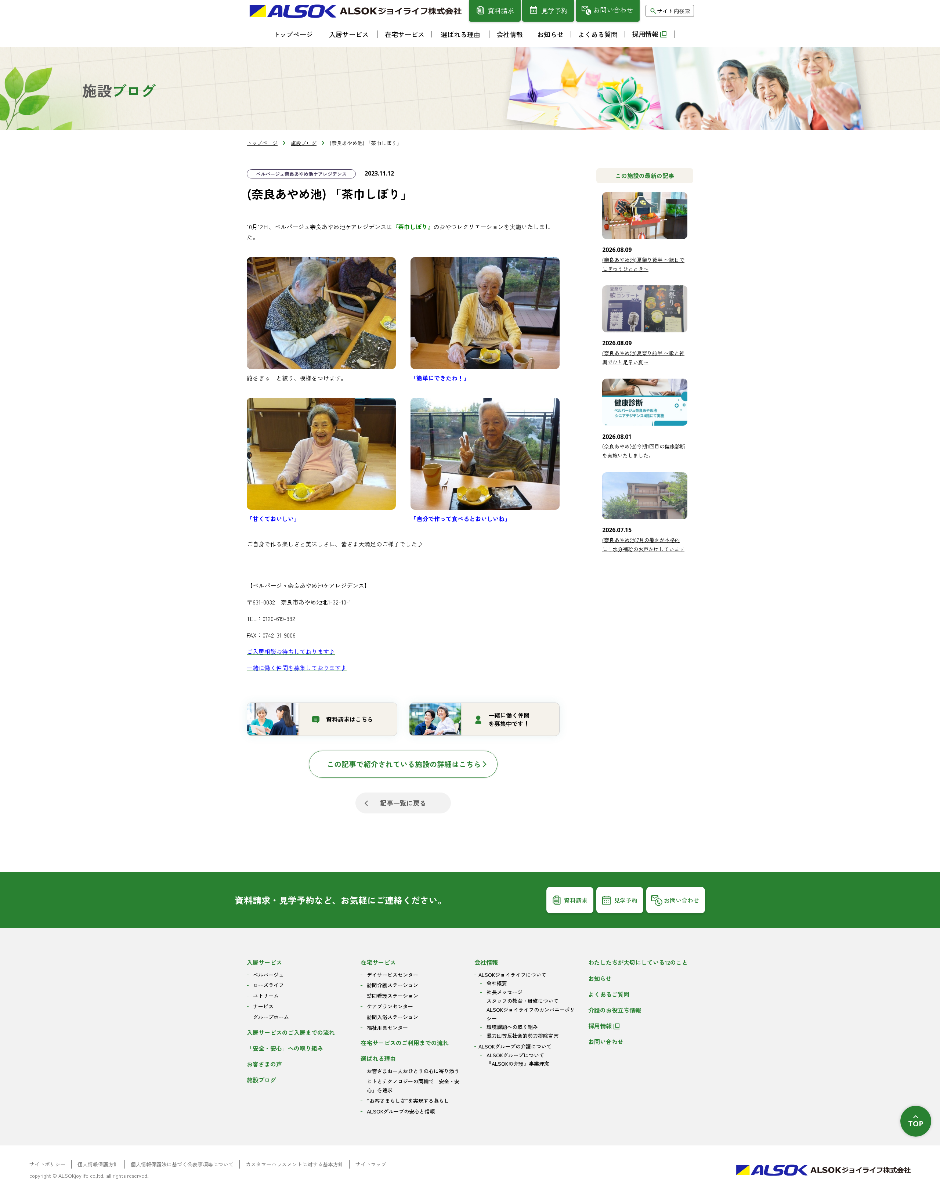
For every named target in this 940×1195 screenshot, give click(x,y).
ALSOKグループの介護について (515, 1046)
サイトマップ (370, 1164)
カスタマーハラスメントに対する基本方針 (294, 1164)
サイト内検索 (673, 11)
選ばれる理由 (378, 1058)
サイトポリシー (47, 1164)
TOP (915, 1124)
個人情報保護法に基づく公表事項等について (182, 1164)
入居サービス (264, 962)
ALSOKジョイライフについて (512, 974)
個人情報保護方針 (98, 1164)
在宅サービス (378, 962)
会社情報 (486, 962)
